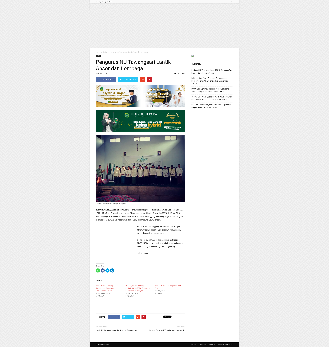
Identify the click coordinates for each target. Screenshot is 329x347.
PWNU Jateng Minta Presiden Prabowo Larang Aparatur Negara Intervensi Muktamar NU (210, 90)
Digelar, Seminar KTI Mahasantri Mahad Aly (167, 330)
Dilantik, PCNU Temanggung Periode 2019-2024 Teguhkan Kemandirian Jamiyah (137, 288)
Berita (105, 52)
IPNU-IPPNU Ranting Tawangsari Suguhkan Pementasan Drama (105, 288)
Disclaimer (203, 345)
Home (98, 52)
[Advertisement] (164, 29)
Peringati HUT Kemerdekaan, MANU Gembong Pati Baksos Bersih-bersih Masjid (211, 71)
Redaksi (212, 345)
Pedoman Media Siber (225, 345)
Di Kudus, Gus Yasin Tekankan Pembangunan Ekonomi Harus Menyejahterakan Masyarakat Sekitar (209, 81)
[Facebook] (231, 1)
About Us (193, 345)
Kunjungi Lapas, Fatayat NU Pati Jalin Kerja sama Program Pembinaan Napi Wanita (211, 106)
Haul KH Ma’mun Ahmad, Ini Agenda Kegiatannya (116, 330)
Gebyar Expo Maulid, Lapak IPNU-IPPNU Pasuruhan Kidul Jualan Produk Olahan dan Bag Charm (211, 98)
